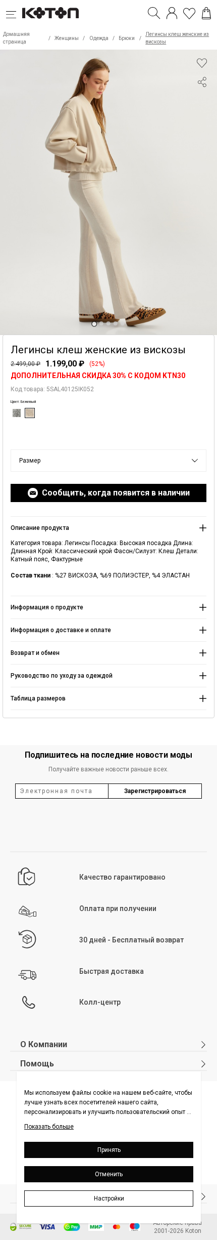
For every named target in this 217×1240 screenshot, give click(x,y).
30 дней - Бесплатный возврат (131, 940)
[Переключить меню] (14, 13)
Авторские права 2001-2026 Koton (177, 1226)
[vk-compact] (201, 102)
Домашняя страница (16, 38)
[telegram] (201, 120)
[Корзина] (206, 13)
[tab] (94, 323)
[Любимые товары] (189, 13)
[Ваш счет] (172, 13)
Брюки (127, 38)
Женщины (67, 38)
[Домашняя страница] (50, 13)
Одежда (98, 38)
